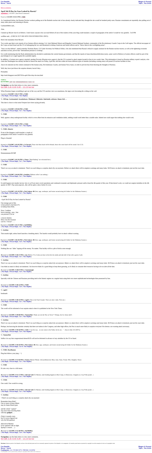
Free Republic (5, 1)
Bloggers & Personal (144, 1)
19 (1, 390)
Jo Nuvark (27, 144)
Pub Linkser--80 (29, 191)
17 (1, 360)
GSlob (26, 124)
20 (1, 431)
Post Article (147, 3)
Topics (141, 3)
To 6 (20, 241)
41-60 (14, 87)
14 (1, 315)
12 (1, 285)
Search (9, 3)
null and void (29, 375)
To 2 (20, 376)
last (33, 87)
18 (1, 375)
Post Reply (5, 96)
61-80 (19, 87)
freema (27, 360)
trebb (26, 330)
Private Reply (14, 96)
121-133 (25, 87)
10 (1, 255)
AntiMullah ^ (5, 13)
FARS (26, 94)
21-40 (9, 87)
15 (1, 330)
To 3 (20, 391)
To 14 (21, 346)
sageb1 (27, 300)
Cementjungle (29, 270)
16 (1, 345)
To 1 (20, 110)
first (2, 87)
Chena (26, 159)
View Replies (23, 96)
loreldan (26, 174)
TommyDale (29, 315)
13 (1, 300)
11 (1, 270)
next (30, 87)
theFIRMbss (28, 225)
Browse (3, 3)
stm (26, 255)
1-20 (5, 87)
